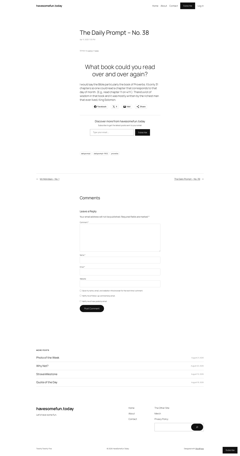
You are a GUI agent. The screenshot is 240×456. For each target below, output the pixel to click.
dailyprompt (85, 153)
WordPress (199, 448)
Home (155, 5)
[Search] (197, 427)
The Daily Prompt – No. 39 (187, 178)
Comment (84, 222)
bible (97, 51)
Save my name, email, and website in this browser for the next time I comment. (112, 290)
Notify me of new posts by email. (94, 301)
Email (82, 267)
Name (82, 255)
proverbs (114, 153)
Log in (201, 5)
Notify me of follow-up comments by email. (98, 296)
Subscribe (187, 5)
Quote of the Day (46, 382)
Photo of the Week (47, 357)
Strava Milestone (46, 374)
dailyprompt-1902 (101, 153)
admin (90, 51)
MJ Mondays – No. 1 (49, 178)
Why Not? (42, 365)
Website (83, 279)
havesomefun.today (49, 6)
